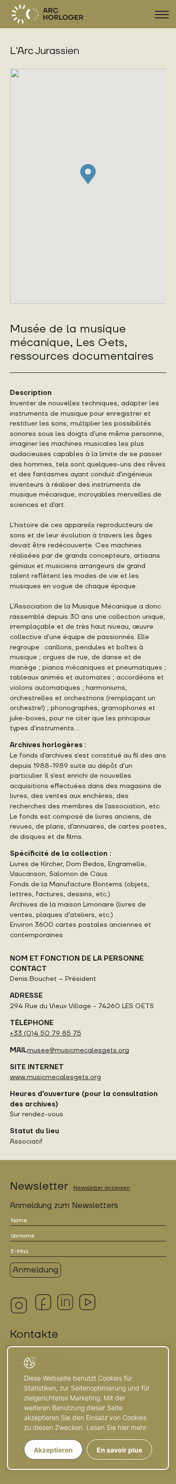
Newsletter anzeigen (101, 1188)
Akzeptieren (53, 1450)
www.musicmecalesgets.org (55, 1077)
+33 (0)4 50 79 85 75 (45, 1033)
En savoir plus (119, 1450)
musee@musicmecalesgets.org (78, 1050)
